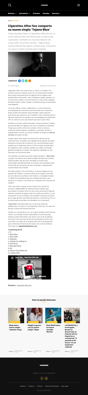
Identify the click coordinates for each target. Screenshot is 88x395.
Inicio (10, 20)
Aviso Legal (64, 386)
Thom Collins (15, 86)
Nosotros (55, 13)
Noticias (11, 13)
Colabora (31, 386)
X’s (21, 230)
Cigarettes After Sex (24, 285)
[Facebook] (41, 378)
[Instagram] (46, 378)
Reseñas (46, 13)
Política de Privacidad (51, 386)
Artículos (36, 13)
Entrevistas (23, 13)
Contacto (40, 386)
